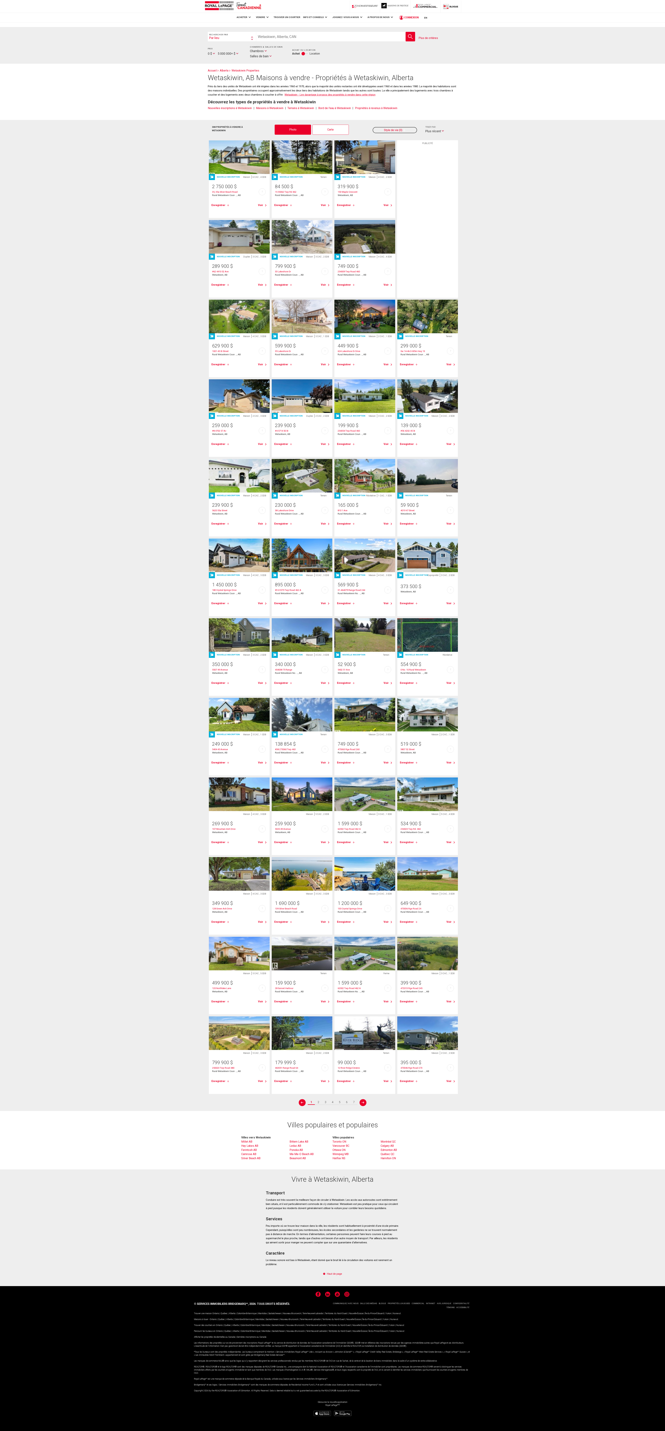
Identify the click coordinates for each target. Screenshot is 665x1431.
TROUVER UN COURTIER (287, 17)
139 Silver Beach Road (286, 908)
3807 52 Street (408, 749)
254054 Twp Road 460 (349, 431)
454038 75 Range (283, 669)
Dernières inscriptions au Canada (251, 1337)
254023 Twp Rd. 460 (411, 829)
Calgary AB (387, 1145)
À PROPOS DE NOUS (378, 17)
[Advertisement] (428, 200)
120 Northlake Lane (221, 988)
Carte (330, 129)
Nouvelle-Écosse (356, 1313)
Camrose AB (248, 1154)
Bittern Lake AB (299, 1141)
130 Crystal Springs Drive (350, 908)
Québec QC (387, 1154)
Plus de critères (428, 38)
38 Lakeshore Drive (284, 510)
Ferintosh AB (249, 1150)
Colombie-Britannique (246, 1313)
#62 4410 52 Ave (220, 271)
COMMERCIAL (418, 1303)
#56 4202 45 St (408, 431)
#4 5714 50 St (281, 431)
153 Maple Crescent (347, 192)
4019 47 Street (408, 510)
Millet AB (246, 1141)
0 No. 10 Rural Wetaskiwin (413, 669)
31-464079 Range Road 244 (351, 590)
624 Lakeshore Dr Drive (349, 351)
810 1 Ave (342, 510)
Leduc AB (295, 1145)
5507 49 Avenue (220, 669)
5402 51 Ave (344, 669)
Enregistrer (218, 205)
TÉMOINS (450, 1307)
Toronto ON (339, 1141)
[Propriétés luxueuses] (395, 6)
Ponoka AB (296, 1150)
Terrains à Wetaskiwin (300, 108)
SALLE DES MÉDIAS (368, 1303)
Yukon (388, 1313)
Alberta (232, 1313)
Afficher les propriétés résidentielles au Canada (214, 1337)
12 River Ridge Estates (349, 1068)
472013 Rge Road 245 (411, 988)
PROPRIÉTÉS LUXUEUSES (399, 1303)
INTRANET (430, 1303)
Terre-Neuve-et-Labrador (313, 1313)
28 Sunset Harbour (284, 988)
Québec (224, 1313)
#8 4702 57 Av (219, 431)
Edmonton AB (389, 1150)
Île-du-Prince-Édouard (374, 1313)
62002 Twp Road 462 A (349, 829)
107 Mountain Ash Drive (224, 829)
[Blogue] (451, 6)
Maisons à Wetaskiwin (269, 108)
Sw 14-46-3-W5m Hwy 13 (413, 351)
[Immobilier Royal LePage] (233, 6)
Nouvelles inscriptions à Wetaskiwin (230, 108)
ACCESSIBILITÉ (462, 1307)
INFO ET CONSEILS (313, 17)
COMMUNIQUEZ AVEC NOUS (345, 1303)
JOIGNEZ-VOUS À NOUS (345, 17)
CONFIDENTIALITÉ (461, 1303)
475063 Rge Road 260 (349, 749)
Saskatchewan (274, 1313)
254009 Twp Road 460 (349, 271)
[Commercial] (425, 6)
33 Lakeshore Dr (283, 271)
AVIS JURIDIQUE (444, 1303)
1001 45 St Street (220, 351)
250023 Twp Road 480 (223, 1068)
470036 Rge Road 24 (411, 908)
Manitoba (262, 1313)
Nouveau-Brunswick (292, 1313)
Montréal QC (388, 1141)
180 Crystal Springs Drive (224, 590)
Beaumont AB (298, 1158)
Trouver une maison (203, 1313)
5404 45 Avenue (220, 749)
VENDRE (260, 17)
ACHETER (242, 17)
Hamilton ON (388, 1158)
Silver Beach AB (250, 1158)
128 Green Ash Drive (222, 908)
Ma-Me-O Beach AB (302, 1154)
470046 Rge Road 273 (411, 1068)
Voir (260, 205)
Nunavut (397, 1313)
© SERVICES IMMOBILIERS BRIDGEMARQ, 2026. (225, 1303)
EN (425, 17)
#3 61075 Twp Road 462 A (288, 590)
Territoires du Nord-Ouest (336, 1313)
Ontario (215, 1313)
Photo (292, 129)
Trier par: (430, 127)
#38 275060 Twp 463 (285, 749)
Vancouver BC (340, 1145)
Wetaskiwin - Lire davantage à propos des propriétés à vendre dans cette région (330, 94)
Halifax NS (338, 1158)
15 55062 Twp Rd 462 (285, 192)
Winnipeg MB (340, 1154)
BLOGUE (382, 1303)
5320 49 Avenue (283, 829)
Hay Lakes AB (249, 1145)
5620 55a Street (219, 510)
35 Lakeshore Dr (283, 351)
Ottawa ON (338, 1150)
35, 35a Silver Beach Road (225, 192)
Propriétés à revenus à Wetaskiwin (376, 108)
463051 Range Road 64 (286, 1068)
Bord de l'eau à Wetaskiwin (334, 108)
